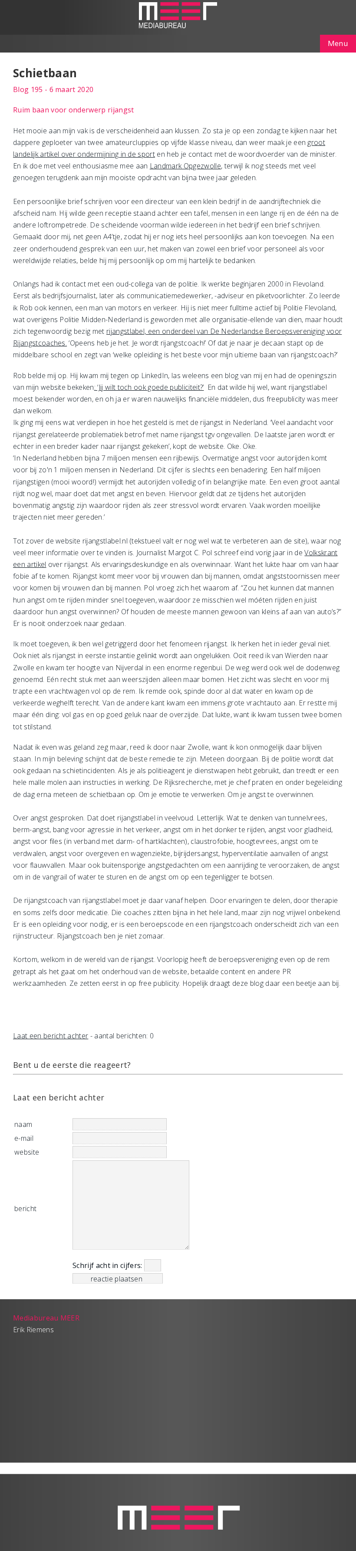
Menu (338, 43)
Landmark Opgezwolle (185, 166)
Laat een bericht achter (50, 1036)
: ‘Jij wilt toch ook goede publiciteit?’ (149, 387)
